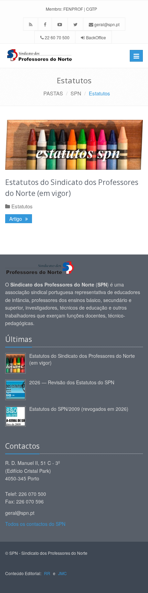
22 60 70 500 (57, 37)
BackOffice (96, 37)
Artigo (16, 218)
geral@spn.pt (106, 24)
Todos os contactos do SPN (35, 523)
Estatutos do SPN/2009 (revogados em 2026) (78, 408)
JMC (62, 573)
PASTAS (53, 93)
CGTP (91, 9)
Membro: (54, 9)
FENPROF (73, 9)
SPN (76, 93)
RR (47, 573)
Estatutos (99, 93)
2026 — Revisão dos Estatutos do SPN (71, 382)
